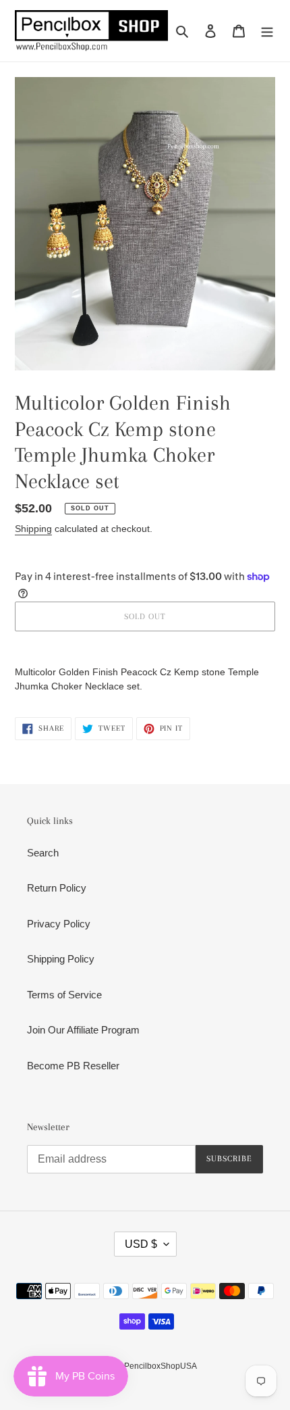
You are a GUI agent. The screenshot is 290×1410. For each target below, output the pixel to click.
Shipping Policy (60, 959)
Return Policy (56, 888)
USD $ (141, 1244)
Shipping (33, 528)
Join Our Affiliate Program (83, 1030)
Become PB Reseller (73, 1065)
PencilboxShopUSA (160, 1366)
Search (43, 852)
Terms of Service (64, 994)
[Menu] (267, 30)
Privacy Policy (58, 923)
